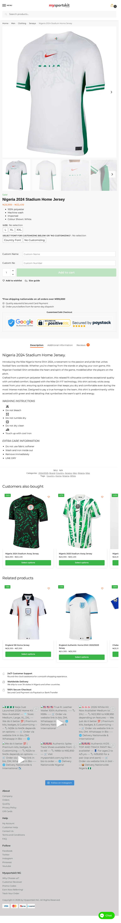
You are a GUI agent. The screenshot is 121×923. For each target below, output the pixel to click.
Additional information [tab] (60, 345)
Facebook (7, 851)
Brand (52, 473)
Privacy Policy (9, 807)
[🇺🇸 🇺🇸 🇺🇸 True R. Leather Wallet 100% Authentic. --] (58, 723)
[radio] (5, 229)
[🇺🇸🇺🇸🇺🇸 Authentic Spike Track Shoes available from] (58, 760)
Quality (6, 804)
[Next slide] (111, 92)
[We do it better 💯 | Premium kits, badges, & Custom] (19, 760)
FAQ (4, 838)
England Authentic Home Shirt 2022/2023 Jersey (79, 646)
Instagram (7, 858)
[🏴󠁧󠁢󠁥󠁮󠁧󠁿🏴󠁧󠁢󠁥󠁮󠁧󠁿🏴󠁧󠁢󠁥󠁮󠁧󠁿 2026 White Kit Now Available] (96, 723)
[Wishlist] (48, 497)
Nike (88, 473)
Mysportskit (29, 900)
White (73, 476)
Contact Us (7, 831)
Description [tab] (36, 345)
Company (7, 796)
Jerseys (32, 23)
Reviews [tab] (83, 345)
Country (60, 473)
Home (5, 23)
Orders (5, 800)
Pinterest (7, 862)
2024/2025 (43, 473)
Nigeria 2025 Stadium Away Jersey (75, 553)
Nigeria (81, 473)
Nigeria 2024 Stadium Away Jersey (22, 553)
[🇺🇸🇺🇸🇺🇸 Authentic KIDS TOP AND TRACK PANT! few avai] (96, 760)
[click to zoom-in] (60, 92)
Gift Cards (7, 811)
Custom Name (10, 254)
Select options (28, 563)
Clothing (22, 23)
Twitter (5, 854)
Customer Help (10, 827)
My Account (8, 823)
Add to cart (66, 272)
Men (13, 23)
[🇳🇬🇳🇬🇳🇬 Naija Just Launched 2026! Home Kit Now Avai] (19, 723)
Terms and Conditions (13, 835)
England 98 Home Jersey (17, 645)
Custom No (8, 263)
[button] (112, 5)
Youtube (6, 866)
